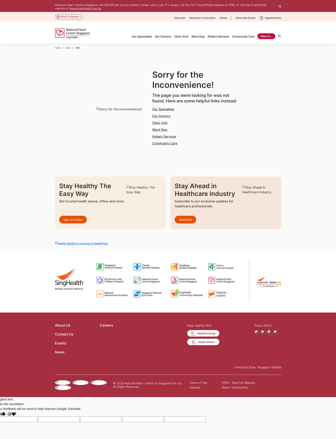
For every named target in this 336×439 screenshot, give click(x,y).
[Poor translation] (11, 413)
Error (68, 47)
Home (58, 47)
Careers (106, 325)
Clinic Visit (159, 123)
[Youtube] (269, 332)
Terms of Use (198, 382)
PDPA (225, 382)
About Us (63, 325)
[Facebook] (257, 332)
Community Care (164, 143)
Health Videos (206, 341)
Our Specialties (163, 109)
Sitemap (195, 387)
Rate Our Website (243, 382)
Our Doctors (161, 116)
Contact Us (64, 334)
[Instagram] (263, 332)
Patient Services (164, 136)
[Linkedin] (276, 332)
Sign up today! (73, 219)
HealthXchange (206, 333)
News (60, 352)
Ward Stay (159, 130)
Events (60, 343)
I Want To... (266, 36)
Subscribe (185, 219)
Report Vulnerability (235, 387)
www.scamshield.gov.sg (85, 8)
